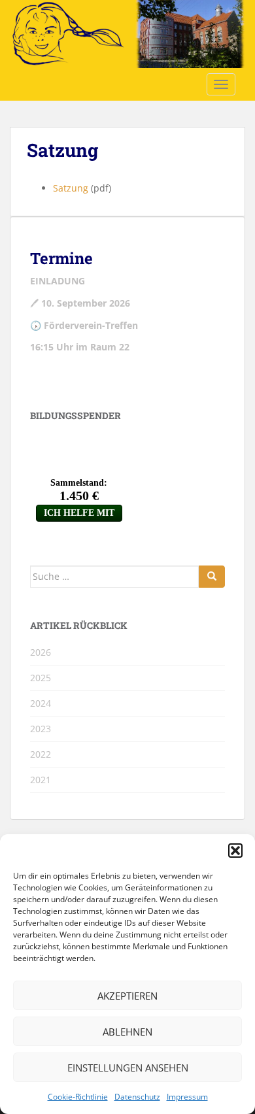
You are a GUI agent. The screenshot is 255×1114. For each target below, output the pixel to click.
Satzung (70, 188)
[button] (235, 850)
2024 (40, 703)
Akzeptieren (127, 995)
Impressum (187, 1096)
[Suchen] (212, 576)
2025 (40, 677)
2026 (40, 652)
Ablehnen (127, 1031)
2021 (40, 779)
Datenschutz (137, 1096)
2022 (40, 754)
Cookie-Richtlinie (78, 1096)
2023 (40, 728)
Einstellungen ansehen (127, 1067)
